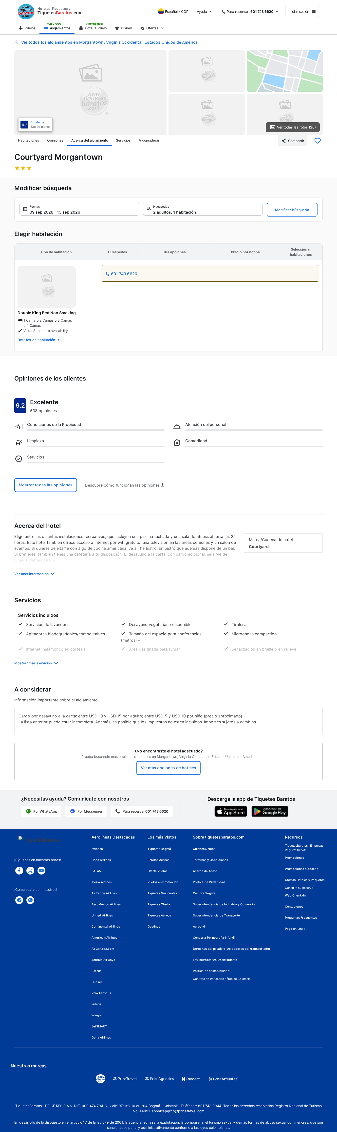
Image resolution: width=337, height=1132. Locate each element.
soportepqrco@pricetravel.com (178, 1111)
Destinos (154, 926)
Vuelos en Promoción (163, 882)
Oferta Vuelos (157, 871)
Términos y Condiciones (210, 860)
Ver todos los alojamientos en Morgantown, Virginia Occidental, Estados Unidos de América (109, 42)
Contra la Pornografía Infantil (214, 937)
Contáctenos (294, 906)
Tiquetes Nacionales (162, 893)
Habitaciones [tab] (28, 140)
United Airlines (102, 915)
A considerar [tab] (149, 140)
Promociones (294, 857)
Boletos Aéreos (158, 860)
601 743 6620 (124, 273)
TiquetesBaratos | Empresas (304, 845)
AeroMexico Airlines (106, 904)
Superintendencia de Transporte (216, 915)
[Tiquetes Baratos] (26, 11)
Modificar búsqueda (292, 210)
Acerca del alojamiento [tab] (89, 140)
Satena (97, 971)
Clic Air (97, 982)
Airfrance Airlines (104, 893)
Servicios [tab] (123, 140)
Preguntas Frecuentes (301, 917)
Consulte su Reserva (299, 888)
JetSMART (99, 1026)
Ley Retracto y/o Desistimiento (215, 960)
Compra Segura (204, 893)
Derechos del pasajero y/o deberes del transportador (231, 948)
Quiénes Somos (204, 849)
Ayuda (202, 11)
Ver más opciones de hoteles (168, 767)
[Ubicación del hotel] (285, 71)
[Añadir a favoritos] (317, 140)
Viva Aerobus (101, 993)
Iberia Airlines (102, 882)
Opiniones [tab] (55, 140)
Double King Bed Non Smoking (47, 312)
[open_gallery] (90, 92)
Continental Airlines (106, 926)
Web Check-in (295, 895)
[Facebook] (19, 871)
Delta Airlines (101, 1037)
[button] (79, 209)
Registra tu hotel (296, 850)
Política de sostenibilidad (211, 971)
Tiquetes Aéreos (159, 915)
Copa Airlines (101, 860)
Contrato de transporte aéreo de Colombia (222, 979)
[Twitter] (30, 871)
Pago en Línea (295, 929)
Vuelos (30, 28)
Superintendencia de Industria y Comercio (224, 904)
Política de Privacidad (209, 882)
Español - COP (176, 11)
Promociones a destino (301, 869)
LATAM (97, 871)
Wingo (96, 1015)
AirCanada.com (103, 948)
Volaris (96, 1004)
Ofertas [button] (152, 28)
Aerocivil (199, 926)
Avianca (97, 849)
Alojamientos (60, 28)
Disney (126, 28)
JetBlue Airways (103, 960)
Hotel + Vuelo (96, 28)
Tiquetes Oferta (159, 904)
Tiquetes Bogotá (159, 849)
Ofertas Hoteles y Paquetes (304, 880)
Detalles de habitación (36, 340)
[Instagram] (41, 871)
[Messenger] (19, 900)
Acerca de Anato (205, 871)
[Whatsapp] (30, 900)
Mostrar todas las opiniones (46, 484)
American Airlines (104, 937)
